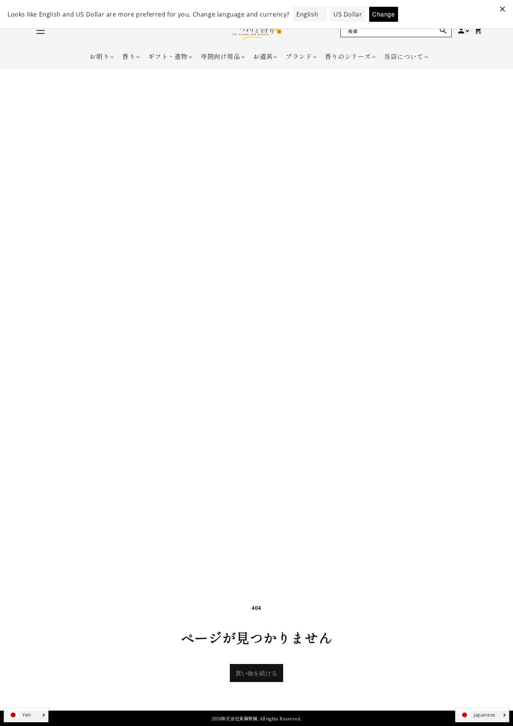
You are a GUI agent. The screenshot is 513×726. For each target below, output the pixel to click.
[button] (99, 56)
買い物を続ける (256, 673)
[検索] (443, 30)
